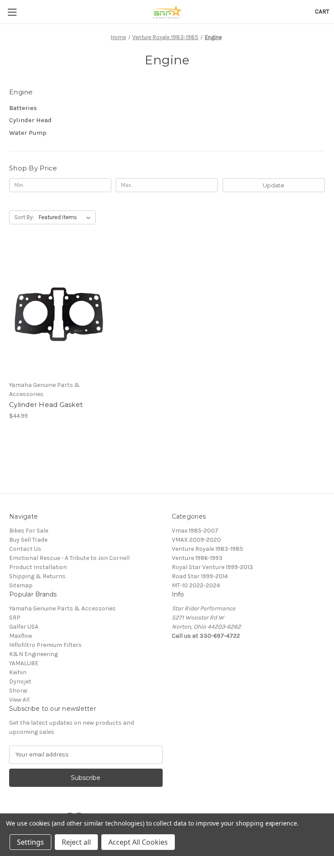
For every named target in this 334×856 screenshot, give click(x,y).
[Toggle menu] (12, 12)
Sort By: (24, 217)
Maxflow (20, 636)
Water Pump (28, 133)
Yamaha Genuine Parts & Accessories (62, 608)
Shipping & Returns (37, 576)
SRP (14, 617)
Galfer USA (23, 626)
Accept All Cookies (138, 842)
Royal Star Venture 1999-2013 (212, 567)
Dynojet (20, 681)
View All (19, 699)
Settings (30, 842)
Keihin (18, 672)
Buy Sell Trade (28, 539)
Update (273, 185)
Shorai (18, 690)
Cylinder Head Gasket (46, 404)
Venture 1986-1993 (197, 558)
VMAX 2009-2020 (196, 539)
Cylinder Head (30, 120)
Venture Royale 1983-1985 (207, 549)
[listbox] (66, 217)
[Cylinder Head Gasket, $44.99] (58, 310)
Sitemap (21, 585)
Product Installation (38, 567)
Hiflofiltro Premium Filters (45, 645)
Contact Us (25, 549)
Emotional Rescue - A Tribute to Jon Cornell (69, 558)
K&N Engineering (33, 654)
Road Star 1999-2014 (200, 576)
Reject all (76, 842)
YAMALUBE (23, 663)
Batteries (23, 108)
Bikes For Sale (28, 530)
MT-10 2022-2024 (196, 585)
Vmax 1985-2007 (195, 530)
